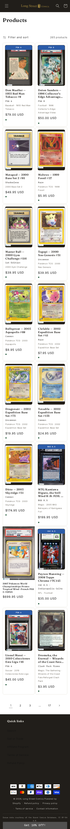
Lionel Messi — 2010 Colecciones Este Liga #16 (17, 659)
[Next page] (59, 705)
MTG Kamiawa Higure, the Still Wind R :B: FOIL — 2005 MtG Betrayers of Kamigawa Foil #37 (51, 493)
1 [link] (10, 705)
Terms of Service (18, 754)
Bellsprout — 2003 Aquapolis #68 (18, 330)
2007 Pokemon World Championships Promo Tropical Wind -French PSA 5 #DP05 (18, 587)
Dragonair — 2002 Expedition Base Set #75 (18, 412)
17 (49, 705)
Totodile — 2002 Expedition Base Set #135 (49, 412)
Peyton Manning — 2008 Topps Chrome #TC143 (51, 577)
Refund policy (31, 803)
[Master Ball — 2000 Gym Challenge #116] (18, 226)
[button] (7, 6)
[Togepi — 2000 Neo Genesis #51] (51, 226)
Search (11, 730)
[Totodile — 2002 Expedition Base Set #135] (51, 384)
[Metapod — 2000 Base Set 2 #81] (18, 149)
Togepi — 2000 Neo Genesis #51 (49, 253)
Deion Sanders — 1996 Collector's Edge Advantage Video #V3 (49, 94)
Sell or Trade (15, 738)
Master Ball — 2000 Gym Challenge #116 (16, 255)
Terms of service (24, 808)
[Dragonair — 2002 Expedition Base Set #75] (18, 384)
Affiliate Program (18, 746)
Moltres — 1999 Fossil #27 (48, 176)
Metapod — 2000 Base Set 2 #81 (17, 176)
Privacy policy (50, 803)
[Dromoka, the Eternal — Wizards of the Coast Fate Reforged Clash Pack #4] (51, 630)
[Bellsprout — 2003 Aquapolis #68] (18, 303)
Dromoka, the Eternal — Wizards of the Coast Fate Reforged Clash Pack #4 (50, 659)
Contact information (47, 808)
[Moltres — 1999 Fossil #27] (51, 149)
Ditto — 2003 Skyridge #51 (14, 491)
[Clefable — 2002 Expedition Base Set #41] (51, 303)
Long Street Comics (33, 799)
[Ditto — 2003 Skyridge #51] (18, 464)
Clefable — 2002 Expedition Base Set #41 (49, 332)
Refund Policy (16, 762)
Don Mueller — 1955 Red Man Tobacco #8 (15, 94)
